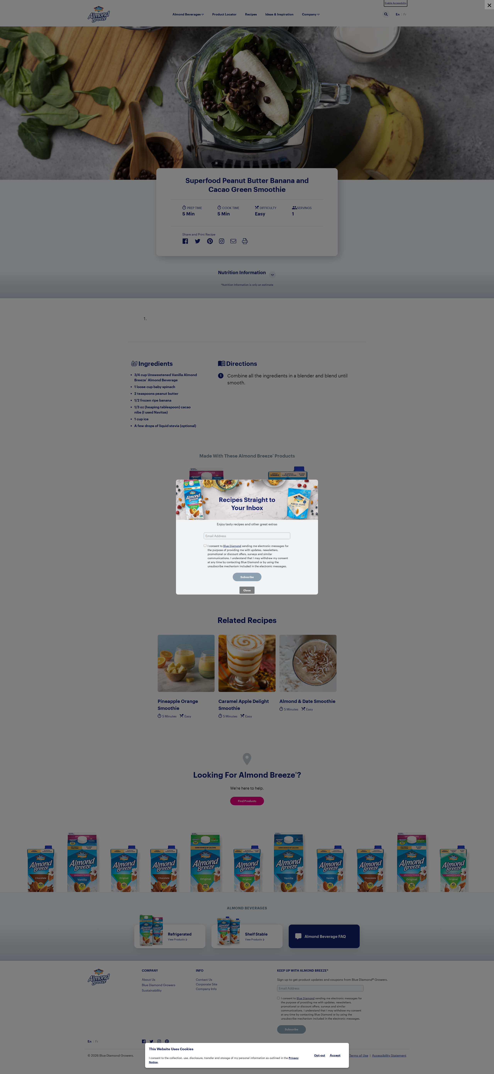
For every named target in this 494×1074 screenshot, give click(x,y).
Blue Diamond (232, 545)
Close (247, 590)
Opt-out (319, 1055)
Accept (335, 1055)
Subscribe (247, 576)
